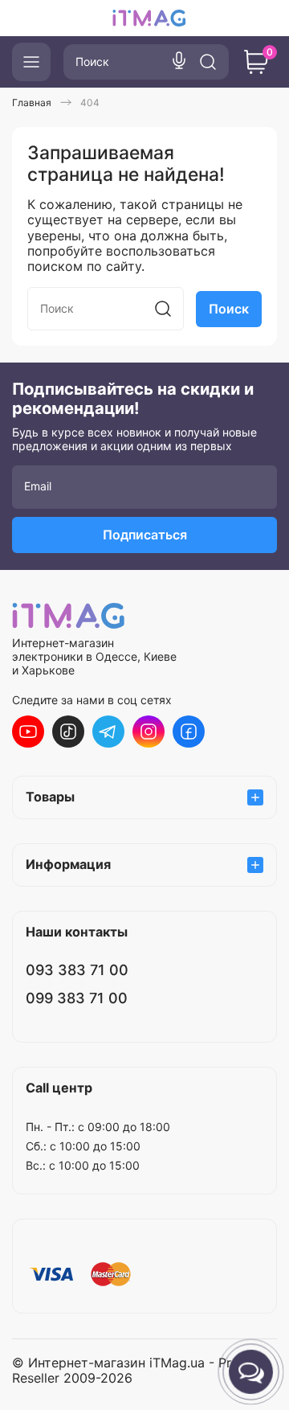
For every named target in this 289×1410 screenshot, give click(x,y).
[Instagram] (148, 731)
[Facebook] (189, 731)
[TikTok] (68, 731)
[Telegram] (108, 731)
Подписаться (145, 535)
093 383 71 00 (77, 969)
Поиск (229, 309)
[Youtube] (28, 731)
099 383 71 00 (77, 998)
